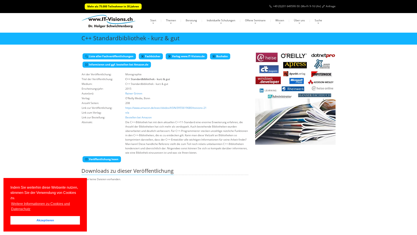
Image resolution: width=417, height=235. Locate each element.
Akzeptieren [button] (45, 220)
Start (153, 20)
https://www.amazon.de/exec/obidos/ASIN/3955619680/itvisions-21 (166, 108)
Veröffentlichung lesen (103, 159)
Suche (318, 20)
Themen (171, 20)
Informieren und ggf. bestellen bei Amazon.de (118, 64)
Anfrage (331, 6)
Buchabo (222, 56)
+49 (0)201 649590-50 (286, 6)
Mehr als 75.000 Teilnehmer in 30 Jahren (113, 6)
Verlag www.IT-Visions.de (188, 56)
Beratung (191, 20)
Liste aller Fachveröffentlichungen (111, 56)
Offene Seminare (255, 20)
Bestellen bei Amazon (138, 117)
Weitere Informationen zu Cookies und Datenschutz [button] (40, 206)
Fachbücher (152, 56)
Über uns (299, 20)
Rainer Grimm (133, 93)
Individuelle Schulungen (221, 20)
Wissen (279, 20)
